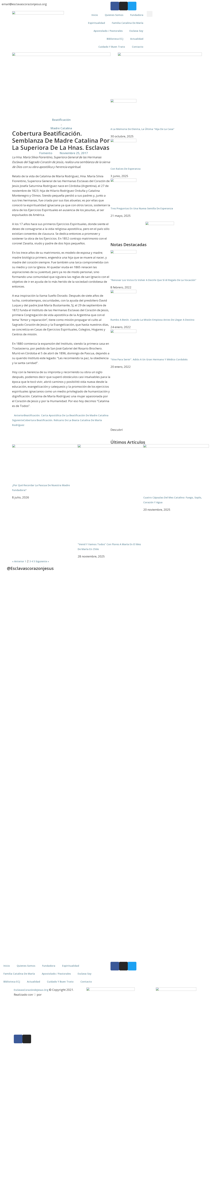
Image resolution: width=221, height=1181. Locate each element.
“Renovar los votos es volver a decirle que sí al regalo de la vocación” (153, 280)
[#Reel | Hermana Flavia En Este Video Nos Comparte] (96, 787)
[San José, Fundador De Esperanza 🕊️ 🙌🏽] (178, 860)
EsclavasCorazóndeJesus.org (31, 990)
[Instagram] (123, 6)
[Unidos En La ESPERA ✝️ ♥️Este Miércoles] (42, 613)
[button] (149, 14)
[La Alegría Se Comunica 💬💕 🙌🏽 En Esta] (151, 646)
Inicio (95, 15)
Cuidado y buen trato (111, 46)
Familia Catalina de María (127, 23)
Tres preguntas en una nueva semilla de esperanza (141, 208)
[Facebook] (114, 6)
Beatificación (61, 119)
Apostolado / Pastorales (108, 30)
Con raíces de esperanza (125, 168)
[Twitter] (132, 6)
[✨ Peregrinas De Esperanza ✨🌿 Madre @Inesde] (124, 831)
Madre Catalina (61, 128)
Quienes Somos (114, 15)
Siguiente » (42, 561)
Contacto (137, 46)
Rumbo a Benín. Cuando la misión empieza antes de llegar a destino (152, 319)
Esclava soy (136, 30)
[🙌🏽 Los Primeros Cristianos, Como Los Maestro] (205, 651)
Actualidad (136, 38)
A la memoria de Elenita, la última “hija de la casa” (142, 129)
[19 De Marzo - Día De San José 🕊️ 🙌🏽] (151, 816)
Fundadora (136, 15)
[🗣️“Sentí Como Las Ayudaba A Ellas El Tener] (205, 822)
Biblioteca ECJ (115, 38)
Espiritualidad (96, 23)
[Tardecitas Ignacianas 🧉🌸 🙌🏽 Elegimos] (69, 655)
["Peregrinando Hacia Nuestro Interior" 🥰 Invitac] (69, 818)
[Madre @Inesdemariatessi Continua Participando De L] (96, 665)
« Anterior (18, 561)
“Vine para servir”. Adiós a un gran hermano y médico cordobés (149, 359)
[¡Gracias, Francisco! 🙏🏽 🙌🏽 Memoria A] (124, 646)
